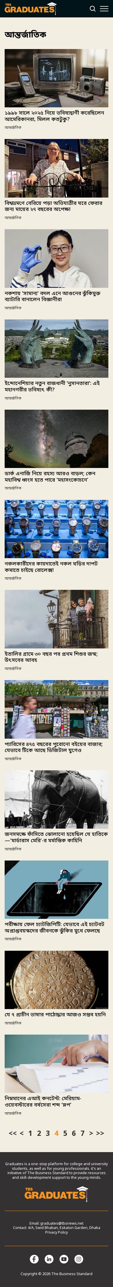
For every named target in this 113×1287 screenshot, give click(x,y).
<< (13, 1134)
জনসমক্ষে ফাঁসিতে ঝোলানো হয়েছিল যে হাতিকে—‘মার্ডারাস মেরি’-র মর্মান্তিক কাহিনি (56, 837)
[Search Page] (93, 9)
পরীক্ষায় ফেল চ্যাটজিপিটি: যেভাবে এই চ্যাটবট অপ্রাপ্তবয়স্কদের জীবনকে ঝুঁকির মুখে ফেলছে (54, 927)
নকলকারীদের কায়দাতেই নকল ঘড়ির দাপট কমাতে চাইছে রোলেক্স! (51, 567)
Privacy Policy (56, 1232)
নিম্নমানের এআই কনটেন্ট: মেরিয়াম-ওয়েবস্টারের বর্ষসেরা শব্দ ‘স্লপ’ (43, 1102)
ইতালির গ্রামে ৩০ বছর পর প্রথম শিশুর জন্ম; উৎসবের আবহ (51, 657)
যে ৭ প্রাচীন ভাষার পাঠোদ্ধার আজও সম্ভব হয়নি (55, 1014)
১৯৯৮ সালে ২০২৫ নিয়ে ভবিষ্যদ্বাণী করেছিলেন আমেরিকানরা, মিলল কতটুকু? (54, 116)
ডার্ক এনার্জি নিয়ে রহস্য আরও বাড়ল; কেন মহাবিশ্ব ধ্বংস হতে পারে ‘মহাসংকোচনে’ (50, 477)
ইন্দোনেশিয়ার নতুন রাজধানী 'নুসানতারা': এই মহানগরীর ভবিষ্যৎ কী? (52, 386)
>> (100, 1134)
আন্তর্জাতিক (13, 127)
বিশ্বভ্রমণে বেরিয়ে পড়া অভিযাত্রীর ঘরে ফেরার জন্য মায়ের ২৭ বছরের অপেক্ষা (53, 206)
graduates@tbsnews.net (61, 1223)
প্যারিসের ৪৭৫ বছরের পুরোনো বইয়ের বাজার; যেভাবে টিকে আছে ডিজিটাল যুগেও (54, 747)
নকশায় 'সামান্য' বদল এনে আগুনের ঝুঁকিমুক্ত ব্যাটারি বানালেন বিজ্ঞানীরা (53, 296)
